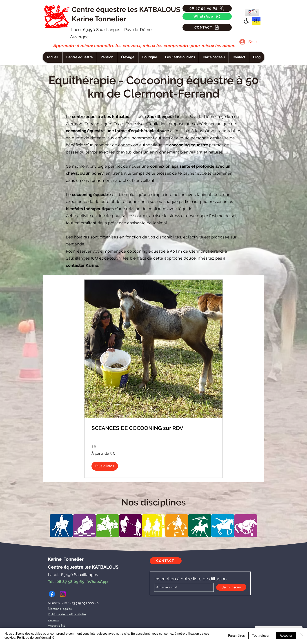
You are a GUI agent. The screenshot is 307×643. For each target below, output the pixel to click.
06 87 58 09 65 (70, 581)
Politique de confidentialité (35, 637)
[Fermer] (301, 635)
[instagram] (63, 594)
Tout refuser (260, 635)
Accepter (286, 635)
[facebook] (52, 594)
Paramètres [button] (236, 635)
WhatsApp (97, 581)
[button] (180, 57)
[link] (153, 428)
